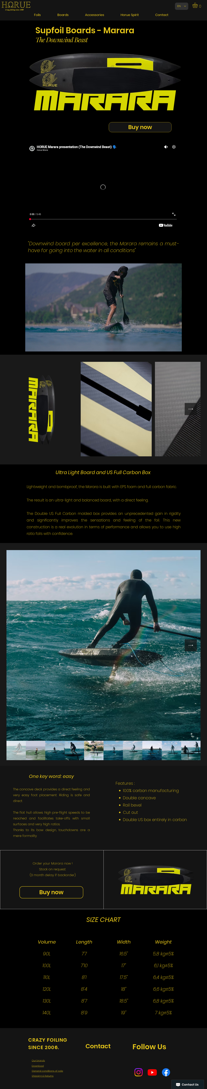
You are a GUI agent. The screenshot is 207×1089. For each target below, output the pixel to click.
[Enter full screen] (177, 347)
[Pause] (29, 347)
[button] (198, 5)
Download (38, 1066)
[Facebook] (166, 1072)
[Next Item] (191, 409)
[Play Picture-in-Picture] (172, 347)
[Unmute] (35, 347)
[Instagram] (138, 1072)
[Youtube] (152, 1072)
